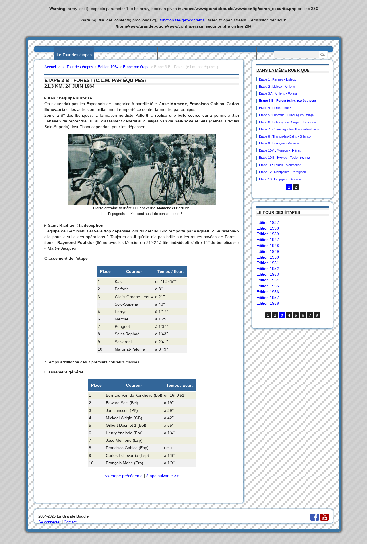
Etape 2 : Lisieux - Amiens (277, 86)
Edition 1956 (267, 291)
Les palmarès (109, 54)
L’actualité (205, 54)
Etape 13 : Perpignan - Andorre (280, 179)
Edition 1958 (267, 303)
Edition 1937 (267, 222)
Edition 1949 (267, 251)
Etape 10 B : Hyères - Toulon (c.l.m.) (284, 157)
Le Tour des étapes (74, 54)
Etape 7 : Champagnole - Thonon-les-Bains (289, 129)
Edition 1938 (267, 228)
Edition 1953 (267, 274)
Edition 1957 (267, 297)
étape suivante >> (162, 475)
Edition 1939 (267, 234)
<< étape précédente (124, 475)
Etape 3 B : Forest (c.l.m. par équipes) (287, 100)
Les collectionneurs (236, 54)
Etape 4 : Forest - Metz (275, 107)
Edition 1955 (267, 286)
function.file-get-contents (182, 20)
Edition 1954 (267, 280)
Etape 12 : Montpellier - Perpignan (282, 172)
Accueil (44, 54)
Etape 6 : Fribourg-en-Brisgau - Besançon (288, 122)
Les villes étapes (175, 54)
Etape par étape (136, 67)
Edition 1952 (267, 268)
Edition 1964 (108, 67)
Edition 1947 (267, 239)
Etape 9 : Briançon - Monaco (279, 143)
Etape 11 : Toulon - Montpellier (280, 165)
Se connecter (49, 522)
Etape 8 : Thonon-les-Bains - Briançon (285, 136)
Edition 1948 (267, 245)
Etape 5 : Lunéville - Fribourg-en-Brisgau (287, 115)
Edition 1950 (267, 257)
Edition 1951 (267, 263)
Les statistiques (141, 54)
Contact (70, 522)
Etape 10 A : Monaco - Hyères (280, 150)
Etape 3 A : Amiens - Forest (278, 93)
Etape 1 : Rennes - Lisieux (277, 79)
